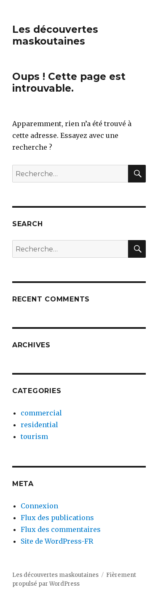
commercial (41, 413)
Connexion (39, 506)
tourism (34, 436)
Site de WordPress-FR (57, 541)
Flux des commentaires (61, 529)
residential (39, 424)
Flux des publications (57, 517)
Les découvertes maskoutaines (55, 35)
